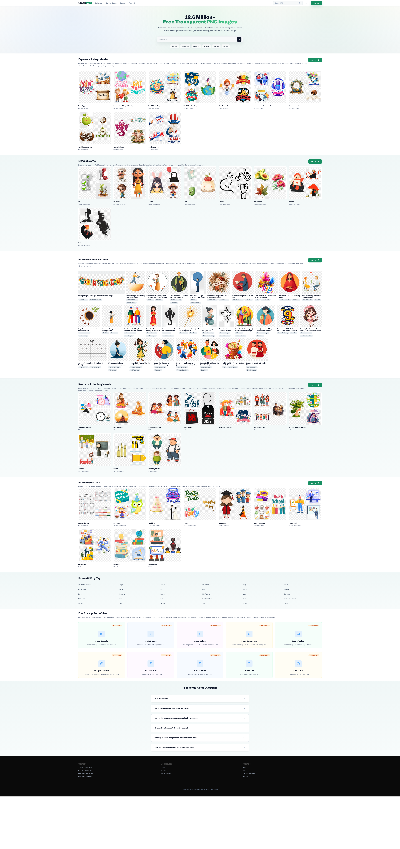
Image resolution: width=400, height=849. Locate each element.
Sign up (316, 3)
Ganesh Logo (224, 333)
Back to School (111, 3)
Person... (248, 300)
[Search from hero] (239, 39)
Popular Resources (85, 770)
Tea (120, 603)
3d (79, 202)
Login (163, 767)
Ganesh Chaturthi (119, 147)
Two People (128, 336)
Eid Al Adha (82, 589)
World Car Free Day (190, 106)
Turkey (163, 603)
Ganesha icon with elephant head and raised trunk (169, 330)
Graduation (223, 523)
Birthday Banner (95, 300)
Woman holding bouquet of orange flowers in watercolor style (156, 297)
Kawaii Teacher (306, 333)
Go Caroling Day (259, 427)
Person (163, 599)
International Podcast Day (263, 106)
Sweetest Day (307, 300)
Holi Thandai (233, 367)
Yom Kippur (82, 106)
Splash (80, 603)
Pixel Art (293, 333)
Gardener (174, 303)
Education (117, 564)
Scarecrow (185, 46)
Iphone (163, 594)
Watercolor (258, 202)
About (245, 767)
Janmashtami (294, 106)
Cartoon (116, 202)
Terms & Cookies (249, 773)
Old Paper (287, 594)
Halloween (99, 3)
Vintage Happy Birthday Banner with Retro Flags (95, 296)
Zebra (286, 603)
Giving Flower (240, 336)
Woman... (159, 300)
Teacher (123, 3)
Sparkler (193, 333)
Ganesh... (167, 333)
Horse (80, 594)
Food (162, 589)
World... (150, 300)
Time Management (85, 427)
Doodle (291, 202)
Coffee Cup (83, 336)
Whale (245, 603)
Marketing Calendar (85, 776)
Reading (206, 46)
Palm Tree (81, 599)
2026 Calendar (83, 523)
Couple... (204, 370)
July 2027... (83, 367)
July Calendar (95, 367)
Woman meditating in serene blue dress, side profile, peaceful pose (116, 364)
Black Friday (188, 427)
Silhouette (82, 243)
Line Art (221, 202)
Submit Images (166, 773)
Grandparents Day (225, 427)
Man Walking (131, 303)
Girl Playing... (135, 370)
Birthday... (83, 300)
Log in (307, 3)
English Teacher (306, 336)
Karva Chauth (285, 300)
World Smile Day (154, 106)
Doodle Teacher (136, 367)
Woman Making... (262, 333)
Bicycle (163, 585)
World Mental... (114, 367)
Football (132, 3)
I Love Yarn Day (208, 333)
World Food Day (176, 300)
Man (244, 594)
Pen (120, 599)
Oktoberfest (223, 106)
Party (186, 523)
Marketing (82, 564)
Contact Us (247, 776)
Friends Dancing (182, 370)
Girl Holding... (151, 336)
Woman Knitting (208, 336)
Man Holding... (195, 303)
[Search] (300, 3)
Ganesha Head (224, 336)
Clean (85, 3)
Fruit (203, 589)
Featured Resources (85, 773)
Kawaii (186, 202)
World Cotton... (160, 367)
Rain (244, 599)
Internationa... (132, 300)
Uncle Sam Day (153, 147)
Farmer (225, 46)
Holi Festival (265, 300)
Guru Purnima (118, 427)
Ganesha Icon (168, 336)
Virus (203, 603)
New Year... (183, 333)
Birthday (116, 523)
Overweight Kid (154, 469)
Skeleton (196, 46)
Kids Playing (206, 594)
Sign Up (163, 770)
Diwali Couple (251, 370)
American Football (84, 585)
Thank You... (212, 300)
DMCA (245, 770)
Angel (121, 585)
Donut (286, 585)
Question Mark (207, 599)
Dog (244, 585)
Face (121, 589)
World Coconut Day (85, 147)
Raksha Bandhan (154, 427)
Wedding (151, 523)
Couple (317, 300)
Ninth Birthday (283, 333)
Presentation (293, 523)
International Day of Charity (123, 106)
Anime (150, 202)
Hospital (122, 594)
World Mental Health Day (297, 427)
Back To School (259, 523)
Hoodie (286, 589)
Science (216, 46)
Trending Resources (85, 767)
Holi (257, 300)
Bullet (115, 469)
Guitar (245, 589)
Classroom (152, 564)
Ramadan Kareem (290, 599)
